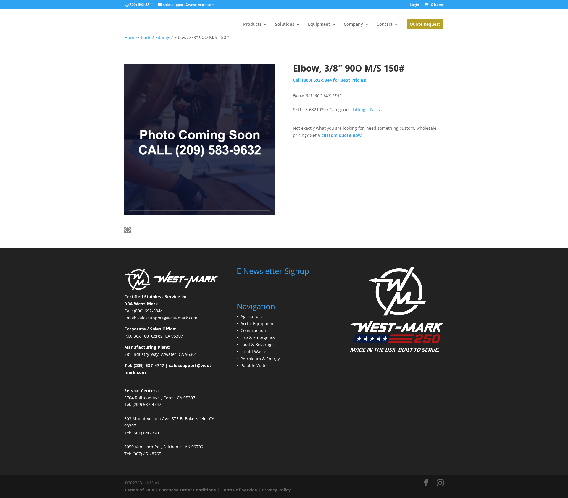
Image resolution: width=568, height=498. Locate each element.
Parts (375, 109)
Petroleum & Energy (260, 358)
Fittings (360, 109)
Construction (253, 330)
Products (252, 24)
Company (353, 24)
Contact (385, 24)
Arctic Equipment (258, 323)
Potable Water (254, 365)
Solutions (284, 24)
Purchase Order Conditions (187, 490)
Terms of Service (239, 490)
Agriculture (252, 316)
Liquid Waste (253, 351)
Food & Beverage (257, 344)
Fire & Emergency (258, 337)
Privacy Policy (276, 490)
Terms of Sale (139, 490)
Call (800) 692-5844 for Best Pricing (329, 80)
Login (414, 5)
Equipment (319, 24)
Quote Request (425, 24)
